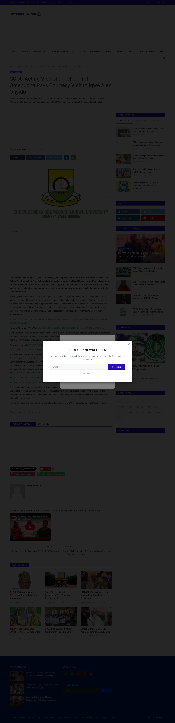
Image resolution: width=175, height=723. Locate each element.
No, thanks (87, 373)
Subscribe (116, 367)
